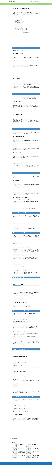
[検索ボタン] (41, 1)
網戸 (16, 438)
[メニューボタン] (43, 1)
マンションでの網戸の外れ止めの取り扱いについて (21, 29)
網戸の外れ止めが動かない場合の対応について (20, 31)
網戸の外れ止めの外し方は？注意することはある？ (22, 28)
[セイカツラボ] (12, 1)
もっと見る (26, 32)
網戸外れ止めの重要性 (19, 20)
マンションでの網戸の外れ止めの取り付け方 (21, 30)
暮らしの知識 (14, 438)
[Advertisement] (26, 40)
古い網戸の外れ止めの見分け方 (20, 22)
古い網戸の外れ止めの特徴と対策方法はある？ (20, 21)
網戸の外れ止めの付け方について (20, 27)
